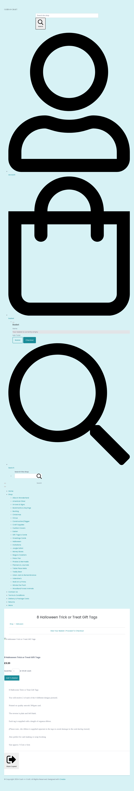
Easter (15, 531)
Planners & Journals (21, 565)
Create (62, 779)
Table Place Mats (20, 568)
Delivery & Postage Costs (18, 598)
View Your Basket (57, 631)
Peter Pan (17, 558)
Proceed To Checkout (75, 631)
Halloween (17, 541)
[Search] (39, 476)
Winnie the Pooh (19, 585)
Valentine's (17, 578)
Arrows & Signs (19, 504)
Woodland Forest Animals (23, 588)
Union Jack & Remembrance (24, 575)
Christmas (17, 514)
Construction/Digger (21, 521)
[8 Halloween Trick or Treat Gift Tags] (7, 646)
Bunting (16, 511)
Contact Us (13, 592)
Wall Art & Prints (19, 582)
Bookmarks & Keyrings (22, 508)
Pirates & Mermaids (21, 561)
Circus (15, 518)
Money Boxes (18, 551)
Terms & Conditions (16, 595)
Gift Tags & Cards (20, 535)
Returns (11, 602)
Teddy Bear (17, 572)
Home (10, 491)
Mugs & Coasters (19, 555)
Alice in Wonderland (21, 498)
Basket (18, 340)
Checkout (30, 340)
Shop (10, 494)
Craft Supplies (18, 524)
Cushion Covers (19, 528)
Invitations (17, 545)
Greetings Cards (19, 538)
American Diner (19, 501)
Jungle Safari (18, 548)
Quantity (7, 671)
